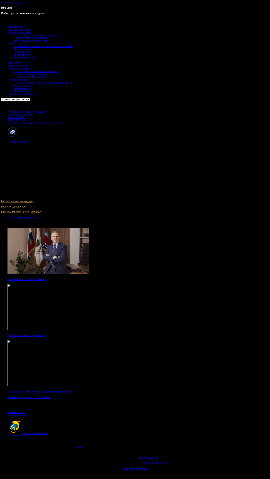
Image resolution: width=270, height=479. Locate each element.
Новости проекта (17, 43)
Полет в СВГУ (16, 117)
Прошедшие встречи (20, 32)
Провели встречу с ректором (30, 38)
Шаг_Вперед (15, 26)
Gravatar (78, 447)
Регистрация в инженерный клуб (26, 111)
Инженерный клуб (18, 29)
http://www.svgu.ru (148, 457)
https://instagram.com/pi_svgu (17, 201)
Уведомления (16, 415)
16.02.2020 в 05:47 (18, 436)
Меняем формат (23, 49)
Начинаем (24, 217)
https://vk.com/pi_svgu (13, 206)
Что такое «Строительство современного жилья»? (43, 46)
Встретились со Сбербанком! (30, 40)
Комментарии (16, 412)
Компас (13, 217)
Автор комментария (35, 433)
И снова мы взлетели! (20, 114)
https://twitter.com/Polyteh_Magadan (21, 212)
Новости (35, 217)
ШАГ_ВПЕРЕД (16, 120)
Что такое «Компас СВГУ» (23, 57)
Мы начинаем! (22, 55)
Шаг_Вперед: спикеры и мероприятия (36, 35)
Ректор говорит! (23, 52)
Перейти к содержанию (14, 2)
